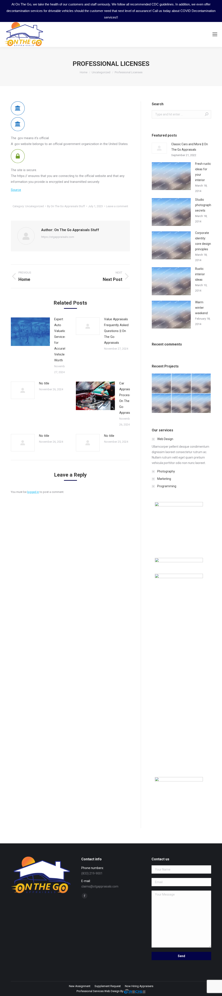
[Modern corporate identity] (161, 383)
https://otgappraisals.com (57, 237)
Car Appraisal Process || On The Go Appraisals (126, 398)
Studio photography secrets (204, 205)
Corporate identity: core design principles (203, 241)
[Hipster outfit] (201, 403)
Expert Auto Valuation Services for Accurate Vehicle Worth (61, 339)
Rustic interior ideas (200, 274)
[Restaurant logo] (181, 403)
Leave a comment (117, 206)
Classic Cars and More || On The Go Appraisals (189, 146)
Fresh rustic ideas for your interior (203, 172)
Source (16, 190)
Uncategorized (34, 206)
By (66, 206)
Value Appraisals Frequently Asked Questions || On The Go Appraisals (116, 331)
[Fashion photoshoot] (161, 403)
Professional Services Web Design (98, 991)
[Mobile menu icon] (215, 34)
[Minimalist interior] (181, 383)
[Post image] (30, 331)
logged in (33, 492)
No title (44, 383)
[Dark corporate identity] (201, 383)
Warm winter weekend (201, 307)
